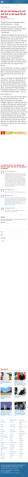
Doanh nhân (21, 431)
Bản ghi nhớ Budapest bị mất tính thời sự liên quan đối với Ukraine (13, 14)
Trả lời (6, 187)
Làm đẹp (2, 442)
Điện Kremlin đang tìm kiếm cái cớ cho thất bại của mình (6, 397)
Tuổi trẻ (20, 455)
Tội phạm (21, 446)
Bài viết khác (22, 420)
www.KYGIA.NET (14, 468)
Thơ (1, 451)
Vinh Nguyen (8, 195)
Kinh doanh (3, 431)
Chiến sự (2, 444)
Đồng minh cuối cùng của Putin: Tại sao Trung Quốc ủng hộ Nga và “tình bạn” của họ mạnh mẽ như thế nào (20, 383)
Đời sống (12, 455)
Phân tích (12, 435)
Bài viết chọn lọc (13, 420)
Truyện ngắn (12, 451)
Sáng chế (12, 429)
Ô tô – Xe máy (3, 435)
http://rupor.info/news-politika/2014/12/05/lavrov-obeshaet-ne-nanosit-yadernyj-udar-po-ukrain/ (15, 203)
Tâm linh (21, 449)
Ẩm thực (2, 420)
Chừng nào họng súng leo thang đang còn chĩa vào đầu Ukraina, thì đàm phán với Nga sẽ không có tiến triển (6, 413)
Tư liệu (20, 447)
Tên (2, 231)
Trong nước (12, 447)
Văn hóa (2, 453)
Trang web (3, 237)
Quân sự (21, 438)
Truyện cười (12, 424)
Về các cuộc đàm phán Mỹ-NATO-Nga (20, 396)
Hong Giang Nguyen (9, 171)
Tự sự (20, 451)
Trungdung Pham (9, 208)
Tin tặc (20, 429)
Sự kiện (11, 440)
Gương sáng (12, 426)
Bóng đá (2, 446)
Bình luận (3, 222)
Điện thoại (3, 458)
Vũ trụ (20, 457)
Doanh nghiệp (12, 431)
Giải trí (2, 424)
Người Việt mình (22, 433)
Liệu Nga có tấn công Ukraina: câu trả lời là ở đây (6, 382)
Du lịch (11, 449)
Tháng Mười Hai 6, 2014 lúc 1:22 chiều (11, 172)
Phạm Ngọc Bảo (8, 189)
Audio (2, 438)
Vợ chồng (3, 457)
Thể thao (21, 444)
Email (2, 235)
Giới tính (2, 426)
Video (11, 438)
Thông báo (12, 446)
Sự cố (2, 440)
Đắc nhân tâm (12, 453)
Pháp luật (21, 435)
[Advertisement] (14, 150)
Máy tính (2, 429)
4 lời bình (4, 20)
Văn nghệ (21, 453)
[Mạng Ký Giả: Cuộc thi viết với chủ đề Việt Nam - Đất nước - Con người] (14, 132)
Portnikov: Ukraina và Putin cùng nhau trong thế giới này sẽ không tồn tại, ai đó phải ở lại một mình (20, 413)
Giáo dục (21, 424)
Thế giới (21, 442)
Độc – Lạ (2, 455)
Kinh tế (2, 433)
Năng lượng (12, 444)
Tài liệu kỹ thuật (13, 442)
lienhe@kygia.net (6, 471)
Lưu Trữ (11, 433)
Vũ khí (11, 457)
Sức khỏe (21, 440)
